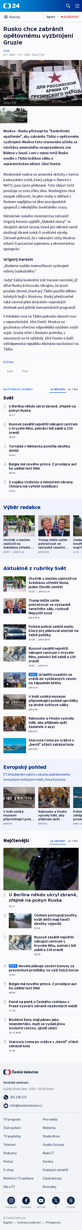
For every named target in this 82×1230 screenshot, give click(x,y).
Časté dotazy (52, 1178)
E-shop (8, 1170)
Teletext (9, 1144)
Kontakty (49, 1187)
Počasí (8, 1161)
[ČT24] (11, 5)
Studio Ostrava (53, 1144)
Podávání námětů (55, 1170)
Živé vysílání (12, 1128)
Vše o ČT (9, 1187)
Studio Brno (51, 1136)
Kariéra (48, 1161)
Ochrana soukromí (29, 1222)
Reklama (49, 1128)
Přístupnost (53, 1222)
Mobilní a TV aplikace (18, 1178)
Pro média (50, 1119)
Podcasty (10, 1153)
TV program (12, 1119)
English (7, 1222)
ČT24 (6, 50)
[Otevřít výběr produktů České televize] (77, 6)
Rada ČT (48, 1153)
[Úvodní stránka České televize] (21, 1071)
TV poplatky (12, 1136)
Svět (10, 371)
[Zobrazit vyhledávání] (68, 6)
